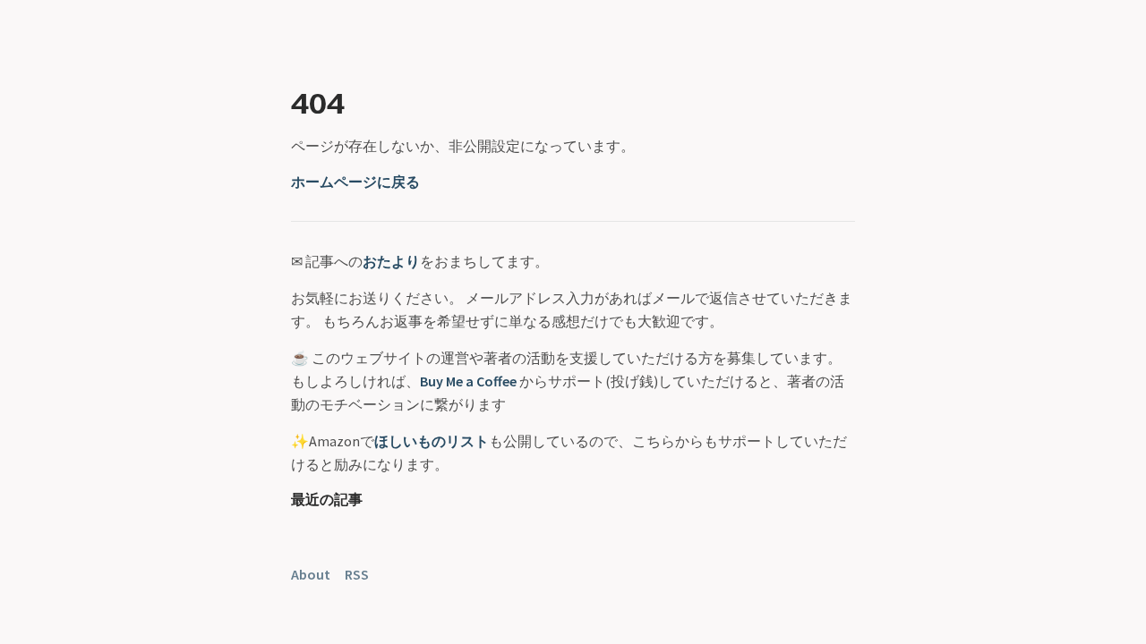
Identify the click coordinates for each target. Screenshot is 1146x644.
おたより (391, 261)
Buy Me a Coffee (468, 381)
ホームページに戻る (355, 182)
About (310, 574)
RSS (357, 574)
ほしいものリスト (431, 441)
